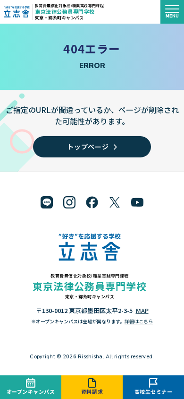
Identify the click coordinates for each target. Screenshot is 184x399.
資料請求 (92, 391)
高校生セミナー (153, 391)
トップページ (88, 146)
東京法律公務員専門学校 (65, 11)
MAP (142, 310)
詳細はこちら (139, 321)
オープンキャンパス (31, 391)
